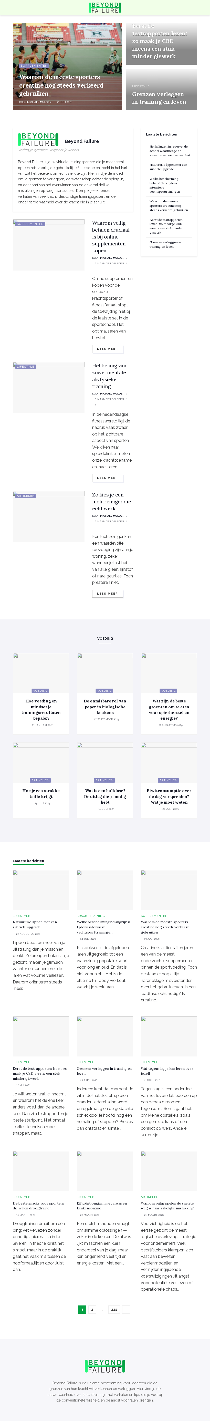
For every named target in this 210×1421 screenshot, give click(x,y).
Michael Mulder (39, 102)
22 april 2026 (143, 109)
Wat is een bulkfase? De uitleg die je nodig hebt (105, 796)
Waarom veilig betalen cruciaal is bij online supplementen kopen (111, 237)
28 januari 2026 (42, 725)
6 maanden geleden (109, 263)
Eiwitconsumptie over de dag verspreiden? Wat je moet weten (169, 796)
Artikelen (26, 495)
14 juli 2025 (106, 808)
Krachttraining (91, 916)
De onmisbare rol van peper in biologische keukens (105, 706)
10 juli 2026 (64, 102)
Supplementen (34, 65)
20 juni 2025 (170, 808)
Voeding (40, 690)
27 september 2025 (106, 719)
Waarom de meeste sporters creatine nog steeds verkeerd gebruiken (61, 85)
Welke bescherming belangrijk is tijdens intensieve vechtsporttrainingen (103, 927)
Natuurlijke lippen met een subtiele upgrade (168, 167)
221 (114, 1309)
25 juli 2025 (42, 803)
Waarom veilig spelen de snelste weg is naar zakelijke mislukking (167, 1206)
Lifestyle (141, 86)
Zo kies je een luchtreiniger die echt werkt (111, 501)
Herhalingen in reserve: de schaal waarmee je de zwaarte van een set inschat (170, 150)
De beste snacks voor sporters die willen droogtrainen (38, 1206)
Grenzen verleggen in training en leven (159, 97)
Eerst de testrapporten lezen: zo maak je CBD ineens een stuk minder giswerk (159, 41)
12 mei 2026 (141, 64)
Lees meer (107, 348)
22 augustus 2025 (170, 725)
